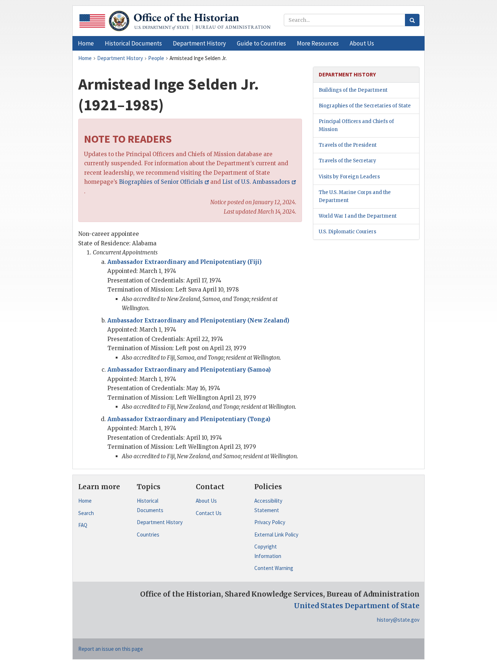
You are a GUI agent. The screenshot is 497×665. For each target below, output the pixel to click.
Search (86, 513)
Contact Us (209, 513)
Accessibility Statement (268, 505)
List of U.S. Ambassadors (256, 181)
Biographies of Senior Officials (161, 181)
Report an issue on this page (110, 648)
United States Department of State (357, 605)
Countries (148, 534)
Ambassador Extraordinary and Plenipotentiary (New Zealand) (198, 320)
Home (85, 500)
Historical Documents (150, 505)
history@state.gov (398, 619)
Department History (160, 522)
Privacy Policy (269, 522)
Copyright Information (267, 551)
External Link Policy (276, 534)
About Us (206, 500)
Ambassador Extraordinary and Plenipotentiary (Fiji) (184, 261)
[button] (133, 43)
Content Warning (273, 568)
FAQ (82, 525)
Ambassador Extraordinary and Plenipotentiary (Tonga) (188, 419)
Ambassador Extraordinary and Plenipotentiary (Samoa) (189, 369)
